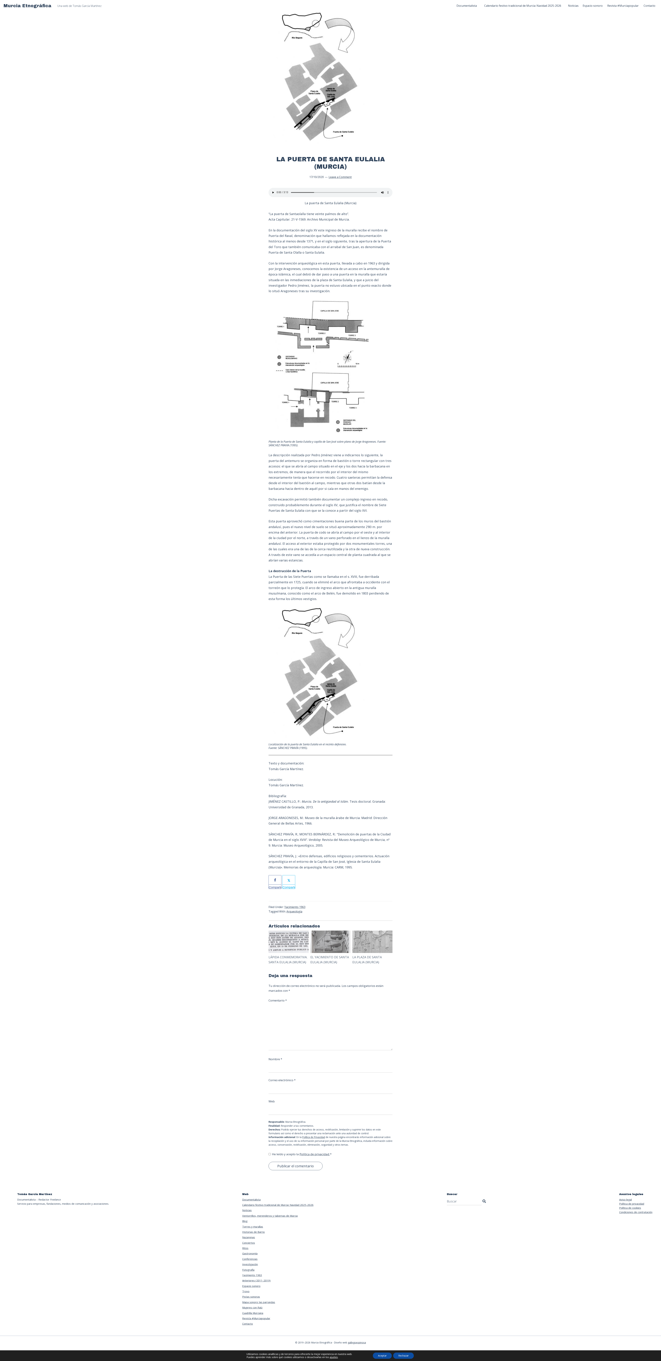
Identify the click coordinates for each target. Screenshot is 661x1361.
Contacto (247, 1323)
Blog (245, 1221)
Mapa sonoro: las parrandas (258, 1302)
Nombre (275, 1059)
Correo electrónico (282, 1080)
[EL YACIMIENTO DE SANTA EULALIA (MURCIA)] (330, 933)
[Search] (484, 1201)
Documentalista (251, 1199)
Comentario (278, 1000)
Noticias (247, 1210)
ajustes (334, 1357)
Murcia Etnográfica (27, 5)
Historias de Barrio (253, 1232)
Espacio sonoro (251, 1286)
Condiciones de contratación (635, 1212)
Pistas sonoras (251, 1296)
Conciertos (248, 1242)
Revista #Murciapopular (256, 1318)
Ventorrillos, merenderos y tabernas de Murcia (270, 1215)
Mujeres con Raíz (252, 1307)
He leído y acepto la (302, 1154)
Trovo (245, 1291)
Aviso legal (625, 1199)
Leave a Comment (340, 177)
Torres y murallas (252, 1226)
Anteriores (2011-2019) (256, 1280)
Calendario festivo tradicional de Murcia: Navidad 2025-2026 (277, 1205)
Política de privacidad (315, 1154)
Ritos (245, 1248)
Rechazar (403, 1355)
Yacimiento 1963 (294, 907)
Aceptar (382, 1355)
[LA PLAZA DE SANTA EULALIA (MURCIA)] (372, 933)
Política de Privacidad (313, 1137)
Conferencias (250, 1259)
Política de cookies (630, 1207)
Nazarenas (248, 1237)
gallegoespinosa (357, 1342)
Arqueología (294, 911)
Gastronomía (250, 1253)
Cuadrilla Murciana (252, 1313)
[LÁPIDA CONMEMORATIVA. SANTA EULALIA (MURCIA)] (289, 933)
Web (272, 1101)
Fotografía (248, 1269)
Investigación (250, 1264)
